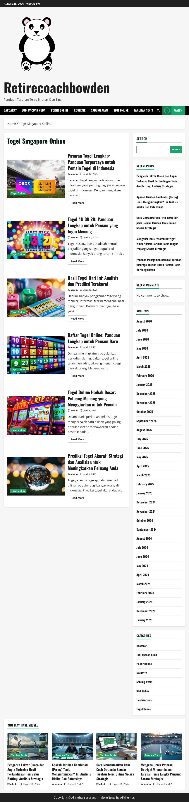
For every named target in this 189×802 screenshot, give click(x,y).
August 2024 (144, 538)
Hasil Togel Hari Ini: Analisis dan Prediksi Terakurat (36, 298)
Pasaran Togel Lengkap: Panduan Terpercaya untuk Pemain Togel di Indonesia (36, 179)
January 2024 (144, 602)
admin (74, 174)
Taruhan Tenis (143, 110)
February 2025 (145, 484)
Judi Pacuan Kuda (33, 110)
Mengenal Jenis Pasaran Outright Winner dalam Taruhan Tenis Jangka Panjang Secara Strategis (157, 244)
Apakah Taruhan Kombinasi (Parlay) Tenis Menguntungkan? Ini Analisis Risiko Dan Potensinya (157, 202)
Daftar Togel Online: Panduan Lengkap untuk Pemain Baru (36, 355)
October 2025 (144, 411)
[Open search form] (158, 110)
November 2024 (145, 511)
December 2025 (145, 393)
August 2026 (144, 321)
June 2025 (142, 448)
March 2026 (143, 366)
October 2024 (144, 520)
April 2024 (142, 574)
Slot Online (121, 110)
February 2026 (145, 375)
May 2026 (142, 348)
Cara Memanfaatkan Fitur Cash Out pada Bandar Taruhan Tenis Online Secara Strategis (157, 223)
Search (141, 138)
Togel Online (18, 193)
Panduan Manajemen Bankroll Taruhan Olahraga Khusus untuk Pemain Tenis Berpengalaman (158, 265)
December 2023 (145, 611)
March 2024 (143, 583)
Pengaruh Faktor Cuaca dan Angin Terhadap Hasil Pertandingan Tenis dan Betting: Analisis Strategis (156, 181)
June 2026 (142, 339)
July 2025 (142, 439)
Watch (178, 110)
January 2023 (144, 620)
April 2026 (142, 357)
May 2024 (142, 565)
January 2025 (144, 493)
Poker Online (59, 110)
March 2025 (143, 475)
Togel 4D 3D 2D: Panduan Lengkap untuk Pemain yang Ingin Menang (36, 240)
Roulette (79, 110)
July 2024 (142, 547)
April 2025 (142, 466)
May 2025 (142, 457)
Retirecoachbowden (57, 87)
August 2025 (144, 430)
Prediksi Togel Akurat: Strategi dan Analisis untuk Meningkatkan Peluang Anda (36, 476)
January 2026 (144, 384)
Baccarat (10, 110)
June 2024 (142, 556)
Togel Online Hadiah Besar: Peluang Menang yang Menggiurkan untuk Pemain (36, 415)
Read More (79, 203)
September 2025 (146, 421)
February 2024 (145, 593)
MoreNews (107, 798)
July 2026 (142, 330)
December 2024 (145, 502)
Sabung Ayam (99, 110)
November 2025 (145, 402)
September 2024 (146, 529)
